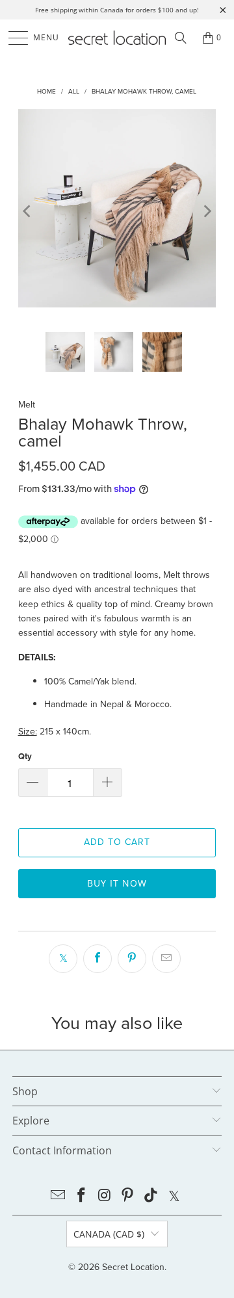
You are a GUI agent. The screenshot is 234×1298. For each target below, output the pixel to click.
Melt (26, 404)
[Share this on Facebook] (97, 958)
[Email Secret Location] (58, 1196)
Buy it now (117, 883)
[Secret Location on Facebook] (82, 1196)
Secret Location (133, 1267)
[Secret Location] (117, 37)
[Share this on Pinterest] (132, 958)
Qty (25, 756)
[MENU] (12, 38)
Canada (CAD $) (108, 1234)
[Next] (206, 210)
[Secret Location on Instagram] (104, 1196)
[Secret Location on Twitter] (174, 1196)
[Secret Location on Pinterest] (128, 1196)
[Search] (180, 38)
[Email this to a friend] (166, 958)
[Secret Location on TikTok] (151, 1196)
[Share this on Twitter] (63, 958)
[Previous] (28, 210)
